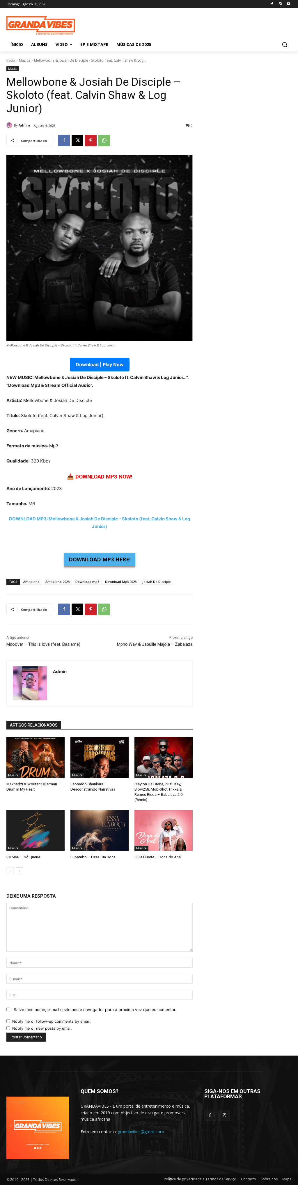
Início (10, 60)
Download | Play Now (100, 364)
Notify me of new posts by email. (42, 1028)
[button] (285, 44)
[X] (77, 140)
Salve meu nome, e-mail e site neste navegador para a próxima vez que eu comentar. (95, 1009)
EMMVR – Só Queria (23, 857)
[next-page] (19, 871)
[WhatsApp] (104, 140)
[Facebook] (272, 4)
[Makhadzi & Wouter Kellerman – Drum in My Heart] (35, 757)
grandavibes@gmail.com (141, 1131)
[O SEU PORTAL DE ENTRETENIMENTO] (40, 25)
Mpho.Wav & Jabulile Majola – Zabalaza (155, 644)
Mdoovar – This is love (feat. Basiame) (43, 644)
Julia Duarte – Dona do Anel (158, 857)
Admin (24, 125)
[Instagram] (280, 4)
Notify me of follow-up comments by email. (51, 1021)
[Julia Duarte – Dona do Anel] (163, 830)
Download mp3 (87, 581)
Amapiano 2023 (57, 581)
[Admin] (10, 125)
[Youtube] (288, 4)
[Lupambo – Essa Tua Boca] (99, 830)
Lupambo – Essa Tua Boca (93, 857)
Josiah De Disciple (156, 581)
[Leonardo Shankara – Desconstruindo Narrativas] (99, 757)
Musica (24, 60)
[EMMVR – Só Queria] (35, 830)
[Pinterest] (91, 140)
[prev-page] (10, 871)
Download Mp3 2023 (120, 581)
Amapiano (31, 581)
